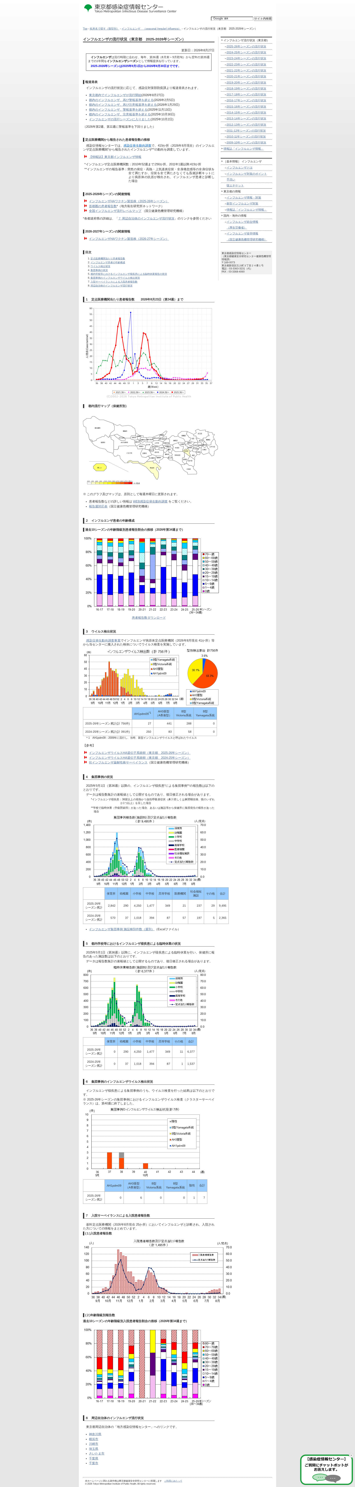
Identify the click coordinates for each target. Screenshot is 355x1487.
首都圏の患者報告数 (103, 206)
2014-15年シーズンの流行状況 (246, 112)
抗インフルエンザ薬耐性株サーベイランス (118, 762)
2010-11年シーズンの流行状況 (246, 136)
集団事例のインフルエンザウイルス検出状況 (115, 277)
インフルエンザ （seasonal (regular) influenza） (151, 28)
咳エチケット (235, 185)
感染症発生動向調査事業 (103, 640)
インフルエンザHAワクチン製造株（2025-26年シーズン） (129, 201)
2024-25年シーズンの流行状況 (246, 52)
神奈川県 (95, 1434)
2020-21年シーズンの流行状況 (246, 76)
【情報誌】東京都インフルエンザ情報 (115, 157)
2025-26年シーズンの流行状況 (246, 46)
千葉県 (93, 1458)
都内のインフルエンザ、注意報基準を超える (120, 114)
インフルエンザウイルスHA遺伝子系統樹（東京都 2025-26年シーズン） (139, 752)
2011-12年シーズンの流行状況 (246, 130)
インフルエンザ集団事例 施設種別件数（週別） (121, 929)
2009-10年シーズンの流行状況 (246, 142)
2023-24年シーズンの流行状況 (246, 58)
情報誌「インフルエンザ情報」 (244, 148)
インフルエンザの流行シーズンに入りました (120, 119)
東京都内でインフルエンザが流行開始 (115, 95)
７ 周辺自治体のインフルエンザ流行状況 (146, 218)
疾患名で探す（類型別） (104, 28)
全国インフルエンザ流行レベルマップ (115, 211)
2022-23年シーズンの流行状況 (246, 64)
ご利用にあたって (173, 1481)
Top (85, 28)
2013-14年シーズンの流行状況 (246, 118)
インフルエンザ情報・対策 (244, 197)
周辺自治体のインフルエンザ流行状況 (112, 285)
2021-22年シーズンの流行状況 (246, 70)
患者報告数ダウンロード (149, 617)
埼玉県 (93, 1448)
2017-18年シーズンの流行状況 (246, 94)
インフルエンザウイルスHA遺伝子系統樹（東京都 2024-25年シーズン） (139, 757)
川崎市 (93, 1444)
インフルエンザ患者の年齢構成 (108, 262)
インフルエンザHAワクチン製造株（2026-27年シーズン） (129, 238)
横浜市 (93, 1439)
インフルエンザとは (239, 167)
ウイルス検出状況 (100, 266)
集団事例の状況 (99, 270)
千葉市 (93, 1463)
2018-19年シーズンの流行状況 (246, 88)
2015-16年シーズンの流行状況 (246, 106)
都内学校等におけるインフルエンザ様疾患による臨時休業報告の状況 (129, 274)
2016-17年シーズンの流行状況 (246, 100)
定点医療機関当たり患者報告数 (108, 258)
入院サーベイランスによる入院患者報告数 (114, 281)
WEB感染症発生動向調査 (150, 501)
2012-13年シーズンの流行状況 (246, 124)
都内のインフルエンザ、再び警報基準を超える (121, 100)
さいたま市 (96, 1453)
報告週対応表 (98, 506)
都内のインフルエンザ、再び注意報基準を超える (123, 104)
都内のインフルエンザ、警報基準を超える (118, 109)
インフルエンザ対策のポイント (247, 173)
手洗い (231, 179)
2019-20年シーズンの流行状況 (246, 82)
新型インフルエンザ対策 (242, 203)
